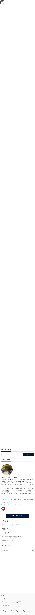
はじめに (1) (5, 533)
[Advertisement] (17, 428)
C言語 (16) (5, 529)
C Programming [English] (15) (11, 525)
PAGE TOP (32, 595)
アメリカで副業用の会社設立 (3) (11, 537)
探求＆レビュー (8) (7, 541)
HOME (3, 595)
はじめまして (7, 495)
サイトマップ (5, 598)
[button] (17, 516)
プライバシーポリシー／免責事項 (11, 602)
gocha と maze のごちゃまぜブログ (11, 504)
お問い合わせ (5, 605)
